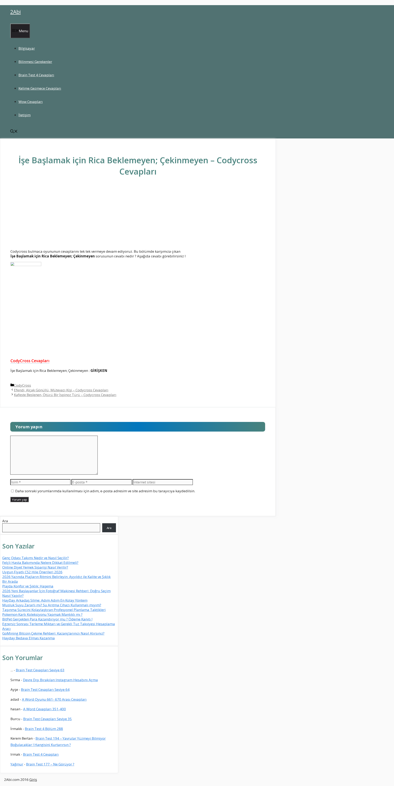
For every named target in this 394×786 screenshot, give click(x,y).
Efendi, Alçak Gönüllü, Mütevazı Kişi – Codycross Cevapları (61, 390)
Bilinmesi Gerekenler (35, 61)
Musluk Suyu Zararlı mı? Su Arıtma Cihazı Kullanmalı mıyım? (51, 605)
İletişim (24, 115)
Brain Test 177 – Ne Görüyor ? (50, 764)
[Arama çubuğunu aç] (14, 131)
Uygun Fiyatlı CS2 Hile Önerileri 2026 (32, 572)
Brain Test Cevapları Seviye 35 (47, 718)
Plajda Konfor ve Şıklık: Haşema (27, 586)
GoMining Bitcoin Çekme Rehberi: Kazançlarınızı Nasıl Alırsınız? (53, 633)
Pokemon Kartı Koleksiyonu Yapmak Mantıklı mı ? (42, 614)
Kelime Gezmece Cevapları (39, 88)
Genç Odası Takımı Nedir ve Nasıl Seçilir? (35, 557)
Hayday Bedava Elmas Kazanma (28, 638)
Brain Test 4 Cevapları (36, 75)
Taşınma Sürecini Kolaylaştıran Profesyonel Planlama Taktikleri (54, 609)
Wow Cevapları (30, 101)
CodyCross (22, 385)
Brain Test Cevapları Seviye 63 (40, 670)
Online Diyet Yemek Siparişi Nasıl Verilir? (35, 567)
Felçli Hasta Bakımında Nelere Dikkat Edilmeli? (40, 562)
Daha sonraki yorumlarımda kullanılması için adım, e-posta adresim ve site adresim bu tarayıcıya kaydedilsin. (105, 491)
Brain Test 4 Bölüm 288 (44, 728)
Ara (5, 521)
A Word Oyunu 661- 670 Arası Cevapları (54, 699)
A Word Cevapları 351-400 (44, 709)
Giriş (33, 779)
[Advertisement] (137, 215)
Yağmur (16, 764)
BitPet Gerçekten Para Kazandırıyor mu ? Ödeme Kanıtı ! (47, 619)
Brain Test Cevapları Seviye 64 (45, 689)
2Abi (15, 11)
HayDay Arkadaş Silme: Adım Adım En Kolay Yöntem (44, 600)
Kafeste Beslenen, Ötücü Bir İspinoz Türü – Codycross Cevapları (65, 394)
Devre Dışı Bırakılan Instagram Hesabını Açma (60, 679)
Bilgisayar (26, 48)
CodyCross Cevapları (29, 360)
